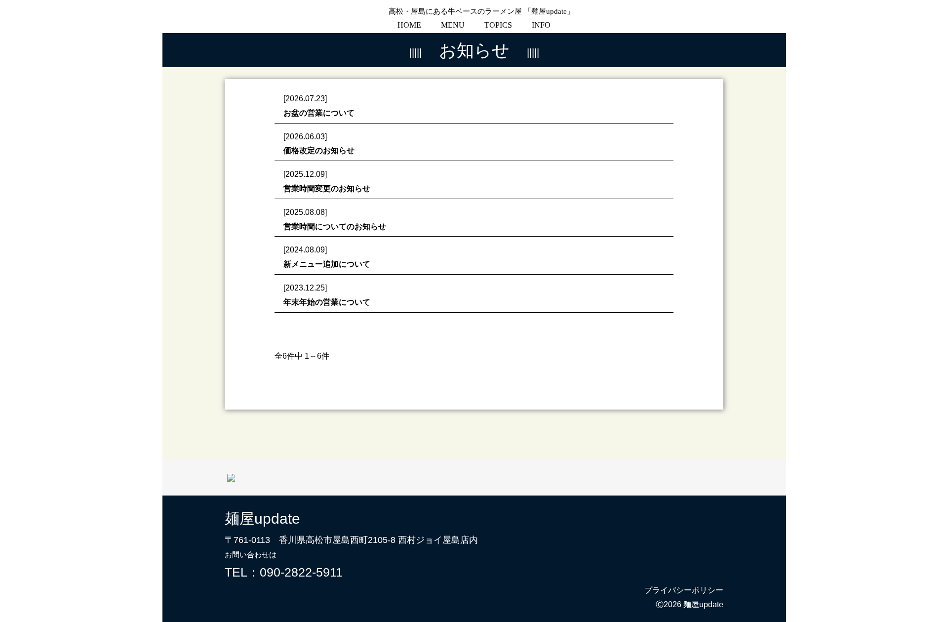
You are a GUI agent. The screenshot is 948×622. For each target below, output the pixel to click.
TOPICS (498, 25)
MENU (453, 25)
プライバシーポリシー (683, 590)
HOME (409, 25)
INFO (541, 25)
